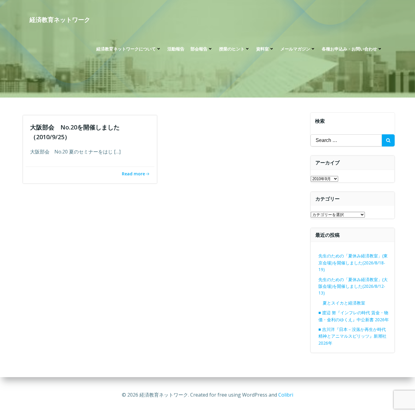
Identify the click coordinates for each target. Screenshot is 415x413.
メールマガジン (295, 49)
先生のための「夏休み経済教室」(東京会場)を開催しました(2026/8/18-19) (353, 262)
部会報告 (199, 49)
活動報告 (175, 49)
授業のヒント (232, 49)
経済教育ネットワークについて (126, 49)
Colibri (285, 394)
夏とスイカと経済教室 (348, 303)
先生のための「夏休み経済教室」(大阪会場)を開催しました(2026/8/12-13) (353, 286)
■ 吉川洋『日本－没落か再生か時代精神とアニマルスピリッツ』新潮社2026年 (352, 336)
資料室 (262, 49)
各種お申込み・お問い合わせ (349, 49)
